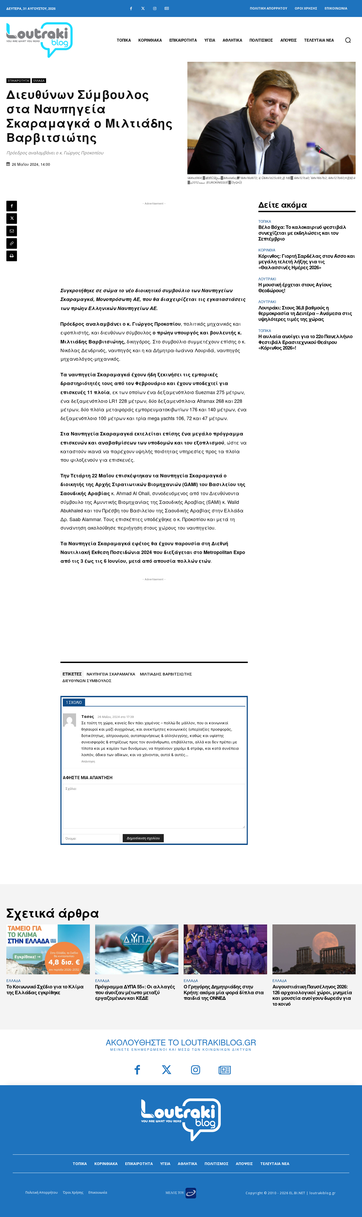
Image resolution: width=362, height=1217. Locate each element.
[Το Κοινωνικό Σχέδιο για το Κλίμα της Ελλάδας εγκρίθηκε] (48, 949)
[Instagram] (155, 8)
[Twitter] (143, 8)
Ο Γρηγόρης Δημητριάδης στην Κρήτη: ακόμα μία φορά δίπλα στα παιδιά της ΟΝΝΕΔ (224, 992)
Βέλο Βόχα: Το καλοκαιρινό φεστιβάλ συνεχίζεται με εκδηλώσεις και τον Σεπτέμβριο (302, 233)
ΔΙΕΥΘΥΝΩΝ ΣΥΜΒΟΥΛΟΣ (87, 680)
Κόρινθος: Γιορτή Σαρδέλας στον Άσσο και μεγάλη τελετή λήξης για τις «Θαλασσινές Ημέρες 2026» (306, 261)
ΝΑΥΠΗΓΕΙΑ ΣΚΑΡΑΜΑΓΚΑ (111, 674)
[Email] (11, 231)
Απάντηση (88, 761)
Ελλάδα (39, 80)
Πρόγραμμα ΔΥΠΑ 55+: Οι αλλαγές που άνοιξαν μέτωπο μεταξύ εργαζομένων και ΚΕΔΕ (135, 992)
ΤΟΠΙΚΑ (264, 221)
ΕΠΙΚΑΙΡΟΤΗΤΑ (18, 80)
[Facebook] (131, 8)
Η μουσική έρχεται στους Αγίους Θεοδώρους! (295, 287)
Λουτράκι (267, 278)
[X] (11, 218)
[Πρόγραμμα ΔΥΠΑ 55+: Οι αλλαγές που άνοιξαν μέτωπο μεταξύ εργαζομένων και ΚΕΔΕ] (137, 949)
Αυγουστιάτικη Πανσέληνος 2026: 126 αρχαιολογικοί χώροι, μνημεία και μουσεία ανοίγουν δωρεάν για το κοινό (312, 995)
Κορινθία (266, 249)
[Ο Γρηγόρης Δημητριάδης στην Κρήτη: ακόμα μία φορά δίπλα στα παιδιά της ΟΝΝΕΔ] (225, 949)
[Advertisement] (154, 243)
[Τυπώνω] (11, 256)
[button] (348, 40)
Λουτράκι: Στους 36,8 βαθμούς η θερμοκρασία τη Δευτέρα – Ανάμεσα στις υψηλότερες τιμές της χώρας (305, 313)
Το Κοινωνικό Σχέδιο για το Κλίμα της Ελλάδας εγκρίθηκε (44, 989)
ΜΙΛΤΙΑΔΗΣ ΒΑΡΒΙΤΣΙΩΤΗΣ (166, 674)
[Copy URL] (11, 243)
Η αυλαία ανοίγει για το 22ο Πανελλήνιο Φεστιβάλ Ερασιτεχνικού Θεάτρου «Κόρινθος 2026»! (305, 342)
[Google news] (166, 8)
